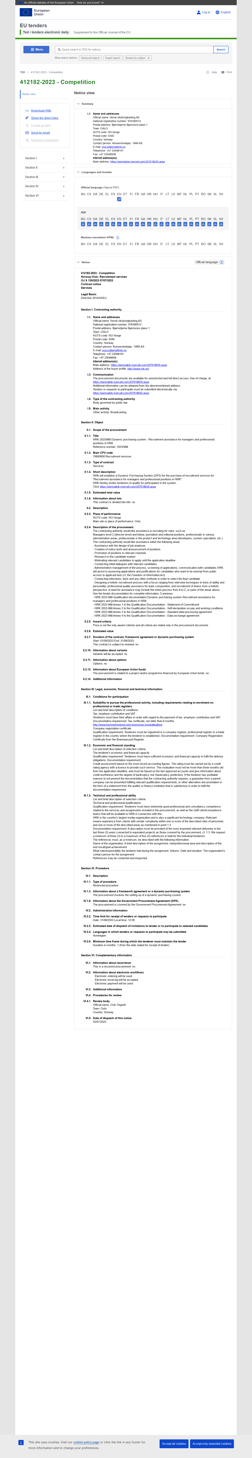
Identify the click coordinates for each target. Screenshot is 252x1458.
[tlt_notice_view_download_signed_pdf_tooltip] (119, 199)
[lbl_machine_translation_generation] (117, 237)
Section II (31, 167)
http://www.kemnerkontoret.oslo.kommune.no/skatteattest (127, 724)
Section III (31, 177)
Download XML (41, 110)
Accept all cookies (174, 1443)
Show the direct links (44, 118)
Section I (31, 158)
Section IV (32, 186)
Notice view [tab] (28, 94)
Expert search (112, 58)
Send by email (40, 132)
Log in (206, 12)
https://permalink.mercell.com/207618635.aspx (137, 161)
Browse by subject (136, 58)
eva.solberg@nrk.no (113, 146)
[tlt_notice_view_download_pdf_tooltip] (83, 224)
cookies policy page (86, 1442)
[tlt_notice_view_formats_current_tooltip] (221, 262)
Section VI (32, 195)
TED (22, 72)
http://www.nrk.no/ (138, 368)
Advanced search (90, 58)
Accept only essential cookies (212, 1443)
